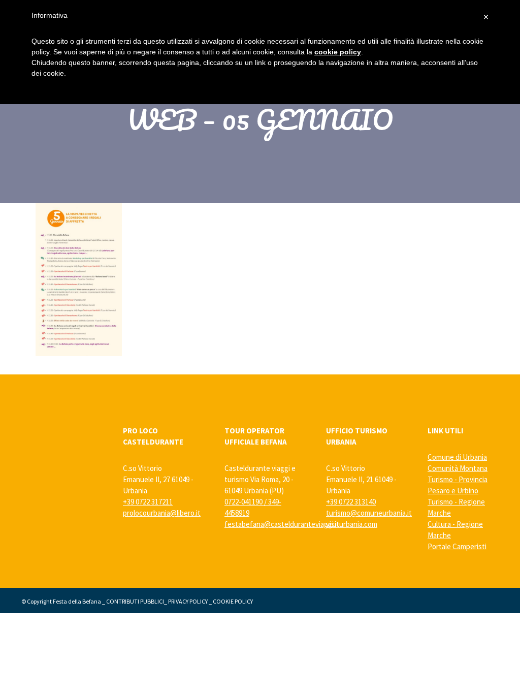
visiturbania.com (351, 524)
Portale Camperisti (457, 546)
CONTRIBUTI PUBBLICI (135, 601)
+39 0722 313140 (351, 502)
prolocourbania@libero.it (162, 513)
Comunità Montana (458, 468)
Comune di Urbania (457, 457)
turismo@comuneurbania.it (369, 513)
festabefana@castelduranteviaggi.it (282, 524)
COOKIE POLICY (233, 601)
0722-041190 (243, 502)
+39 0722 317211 (148, 502)
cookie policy (337, 52)
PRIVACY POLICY (188, 601)
